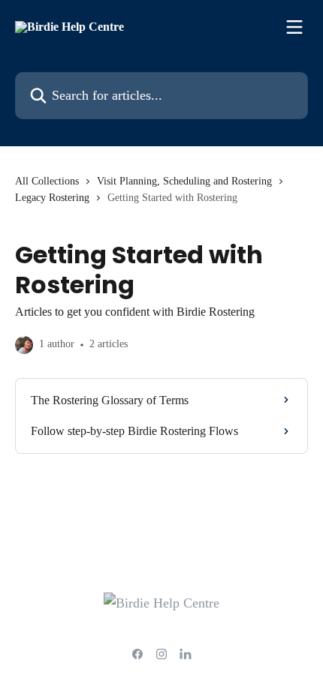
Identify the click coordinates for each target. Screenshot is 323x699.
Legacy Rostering (52, 197)
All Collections (47, 181)
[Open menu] (294, 27)
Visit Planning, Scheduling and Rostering (184, 181)
